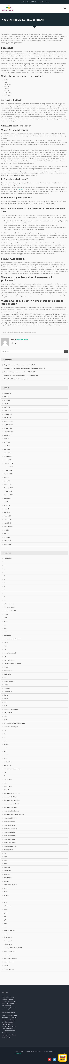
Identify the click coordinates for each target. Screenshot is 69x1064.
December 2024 (8, 463)
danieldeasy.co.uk (8, 670)
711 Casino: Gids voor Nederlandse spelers (15, 379)
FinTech (6, 684)
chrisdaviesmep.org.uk (10, 653)
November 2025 (8, 424)
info (5, 730)
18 (4, 568)
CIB (5, 656)
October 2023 (8, 491)
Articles (6, 621)
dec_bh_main (7, 674)
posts (5, 856)
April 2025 (7, 449)
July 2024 (6, 477)
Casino (6, 642)
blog (5, 625)
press (5, 860)
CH (5, 649)
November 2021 (8, 526)
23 (4, 572)
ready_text (7, 874)
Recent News (7, 877)
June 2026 (7, 400)
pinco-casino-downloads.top (11, 793)
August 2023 (7, 498)
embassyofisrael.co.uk (10, 681)
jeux (5, 737)
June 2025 (7, 442)
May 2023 (7, 509)
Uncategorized (27, 332)
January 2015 (7, 544)
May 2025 (7, 446)
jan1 (5, 734)
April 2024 (7, 481)
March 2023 (7, 516)
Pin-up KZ (6, 790)
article (5, 618)
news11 (6, 755)
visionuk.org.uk (8, 944)
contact (6, 667)
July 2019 (6, 533)
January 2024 (7, 484)
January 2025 (7, 460)
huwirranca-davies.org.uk (11, 726)
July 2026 (6, 396)
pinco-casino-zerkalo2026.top (12, 804)
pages (5, 783)
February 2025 (8, 456)
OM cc (6, 776)
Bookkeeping (7, 635)
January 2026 (7, 417)
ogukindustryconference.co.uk (12, 769)
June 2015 (7, 537)
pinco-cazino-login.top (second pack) (14, 814)
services (6, 895)
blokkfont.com (8, 632)
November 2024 (8, 467)
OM (5, 772)
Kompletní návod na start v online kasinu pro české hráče (19, 365)
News (5, 751)
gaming (6, 698)
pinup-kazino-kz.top (9, 832)
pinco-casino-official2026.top (12, 800)
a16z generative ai (9, 604)
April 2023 (7, 512)
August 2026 (7, 393)
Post (5, 853)
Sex (5, 899)
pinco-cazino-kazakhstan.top (12, 811)
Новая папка (7, 955)
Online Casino (8, 779)
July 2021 (6, 530)
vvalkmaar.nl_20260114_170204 (13, 948)
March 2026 (7, 410)
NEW (5, 748)
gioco (5, 705)
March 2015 (7, 540)
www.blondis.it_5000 (9, 951)
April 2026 (7, 407)
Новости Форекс (9, 962)
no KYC (6, 758)
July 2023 (6, 502)
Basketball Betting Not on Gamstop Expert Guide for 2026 (20, 372)
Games (6, 695)
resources (6, 881)
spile (5, 916)
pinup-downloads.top (10, 825)
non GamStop (8, 762)
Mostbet (6, 744)
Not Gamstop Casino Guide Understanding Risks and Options (21, 375)
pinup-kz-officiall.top (9, 839)
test (5, 927)
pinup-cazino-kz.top (9, 821)
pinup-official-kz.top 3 (10, 842)
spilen (5, 920)
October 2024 (8, 470)
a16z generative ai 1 (9, 607)
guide (5, 716)
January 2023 (7, 519)
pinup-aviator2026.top (10, 818)
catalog (6, 646)
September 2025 (8, 431)
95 (4, 600)
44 (4, 583)
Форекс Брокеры (9, 969)
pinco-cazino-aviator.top (10, 807)
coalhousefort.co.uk (9, 660)
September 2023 (8, 495)
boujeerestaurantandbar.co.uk (12, 639)
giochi (5, 702)
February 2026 (8, 414)
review (5, 888)
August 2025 (7, 435)
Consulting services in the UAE (12, 663)
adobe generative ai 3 (10, 611)
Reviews (6, 892)
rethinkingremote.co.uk (10, 884)
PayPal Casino (8, 786)
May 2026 (7, 403)
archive (6, 614)
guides (5, 719)
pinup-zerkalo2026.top (10, 846)
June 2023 (7, 505)
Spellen (6, 909)
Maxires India (10, 332)
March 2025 (7, 453)
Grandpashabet (8, 712)
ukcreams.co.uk (8, 937)
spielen (6, 913)
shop (5, 902)
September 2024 (8, 474)
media (5, 741)
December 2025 (8, 421)
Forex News (7, 688)
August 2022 (7, 523)
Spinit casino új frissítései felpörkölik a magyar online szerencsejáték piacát (24, 368)
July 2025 (6, 438)
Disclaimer (18, 1053)
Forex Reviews (8, 691)
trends (5, 934)
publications (7, 870)
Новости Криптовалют (10, 958)
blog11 (6, 628)
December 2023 (8, 488)
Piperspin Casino (8, 849)
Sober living (7, 906)
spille (5, 923)
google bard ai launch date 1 (11, 709)
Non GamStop (8, 765)
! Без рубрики (8, 558)
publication (7, 867)
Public (5, 863)
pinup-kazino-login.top (10, 835)
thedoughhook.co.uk (9, 930)
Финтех (6, 965)
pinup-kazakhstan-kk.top (10, 828)
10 (4, 565)
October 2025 (8, 428)
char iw (20, 189)
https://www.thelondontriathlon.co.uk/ (14, 723)
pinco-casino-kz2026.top (11, 797)
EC (4, 677)
